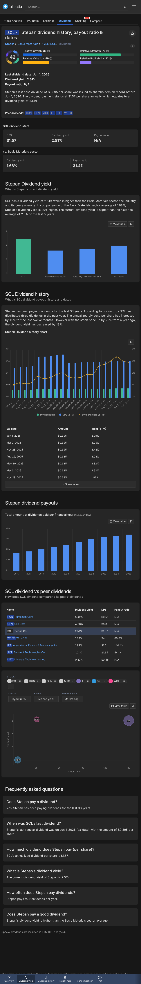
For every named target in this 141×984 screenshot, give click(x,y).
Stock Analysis (13, 21)
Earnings (49, 21)
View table (119, 223)
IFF (52, 112)
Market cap (72, 699)
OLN (37, 112)
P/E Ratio (33, 21)
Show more (72, 484)
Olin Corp (16, 623)
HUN (29, 112)
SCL (11, 32)
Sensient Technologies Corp (27, 652)
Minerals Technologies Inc (26, 659)
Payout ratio (18, 699)
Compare (96, 21)
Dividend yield (45, 699)
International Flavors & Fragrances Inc (32, 645)
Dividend (65, 21)
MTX (45, 112)
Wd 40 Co (17, 638)
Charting (80, 21)
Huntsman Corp (20, 616)
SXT (59, 112)
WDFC (68, 112)
